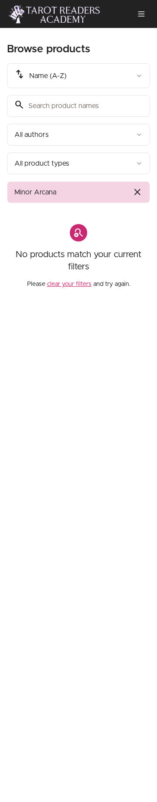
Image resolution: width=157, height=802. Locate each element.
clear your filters (69, 284)
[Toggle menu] (141, 14)
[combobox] (78, 75)
